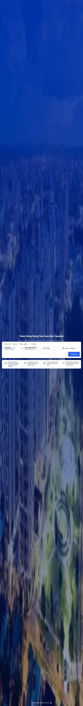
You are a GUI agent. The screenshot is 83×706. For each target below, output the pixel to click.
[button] (67, 2)
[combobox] (16, 348)
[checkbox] (34, 344)
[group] (12, 348)
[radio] (7, 344)
